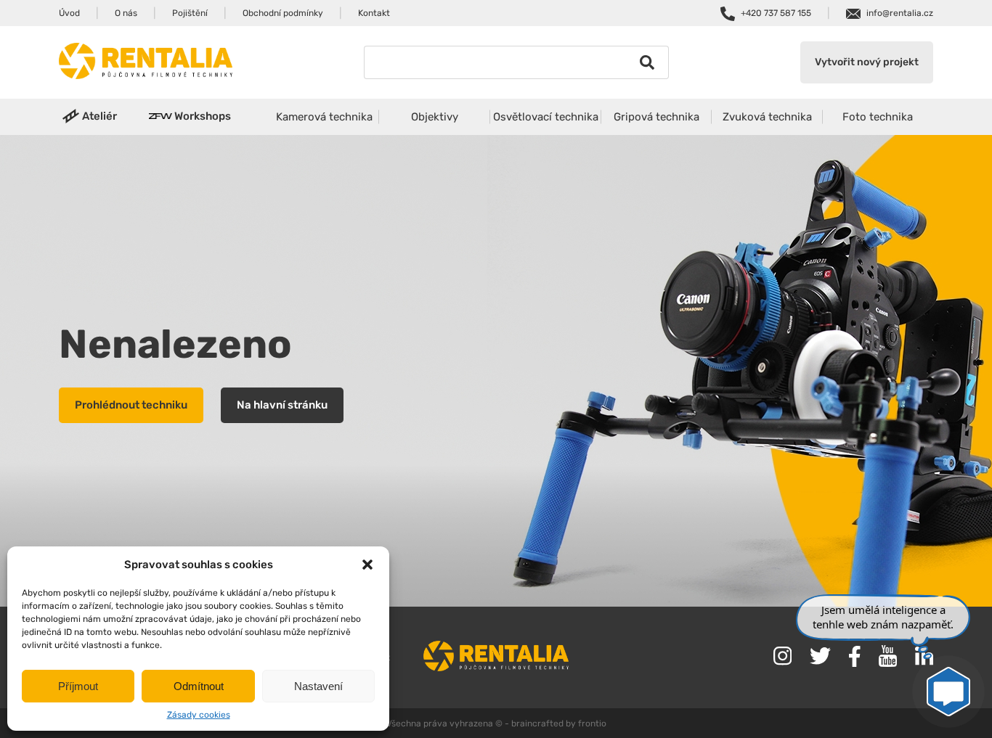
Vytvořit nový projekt (867, 62)
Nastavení (318, 686)
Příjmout (78, 686)
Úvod (69, 13)
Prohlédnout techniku (131, 404)
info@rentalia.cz (899, 13)
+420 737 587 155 (776, 13)
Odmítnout (199, 686)
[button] (367, 564)
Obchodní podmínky (283, 13)
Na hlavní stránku (282, 404)
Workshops (202, 116)
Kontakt (374, 13)
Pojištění (190, 13)
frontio (592, 723)
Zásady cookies (198, 715)
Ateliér (99, 116)
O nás (126, 13)
